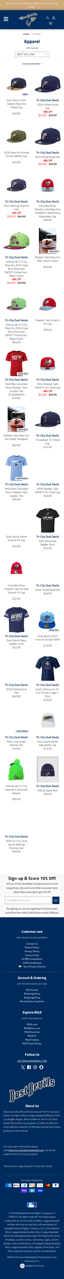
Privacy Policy (32, 951)
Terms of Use (32, 955)
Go (56, 900)
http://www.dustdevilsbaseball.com (26, 1150)
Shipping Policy (32, 997)
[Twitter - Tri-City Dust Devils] (23, 1067)
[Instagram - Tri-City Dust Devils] (35, 1067)
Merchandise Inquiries (32, 1001)
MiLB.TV (32, 1035)
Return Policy (32, 947)
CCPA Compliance (32, 962)
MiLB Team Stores (32, 1043)
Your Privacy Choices (34, 966)
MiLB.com (32, 1024)
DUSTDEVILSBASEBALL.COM (32, 1061)
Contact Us (32, 943)
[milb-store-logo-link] (32, 1208)
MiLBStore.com (32, 1028)
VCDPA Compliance (32, 958)
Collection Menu (31, 64)
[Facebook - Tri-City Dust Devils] (29, 1067)
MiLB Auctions (32, 1032)
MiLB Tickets (32, 1039)
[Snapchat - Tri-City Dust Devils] (41, 1067)
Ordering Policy (32, 993)
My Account (32, 989)
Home (26, 34)
